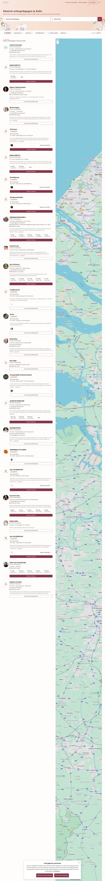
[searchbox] (26, 19)
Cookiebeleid (56, 871)
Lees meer (14, 120)
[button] (65, 486)
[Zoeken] (100, 19)
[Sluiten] (79, 863)
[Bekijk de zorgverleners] (31, 304)
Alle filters (8, 33)
